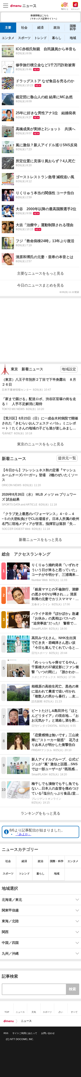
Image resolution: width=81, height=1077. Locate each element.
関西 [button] (5, 932)
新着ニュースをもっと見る (40, 540)
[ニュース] (23, 5)
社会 (24, 27)
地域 (73, 38)
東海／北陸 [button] (10, 921)
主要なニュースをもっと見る (40, 273)
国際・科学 (56, 861)
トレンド (40, 38)
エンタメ (8, 38)
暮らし (56, 38)
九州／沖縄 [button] (10, 953)
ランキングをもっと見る (40, 813)
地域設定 (69, 369)
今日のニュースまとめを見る (40, 285)
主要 (8, 27)
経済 (40, 27)
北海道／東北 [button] (12, 900)
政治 (57, 27)
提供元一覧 (67, 458)
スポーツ (24, 38)
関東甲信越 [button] (10, 910)
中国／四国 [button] (10, 943)
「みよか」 (23, 834)
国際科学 (73, 27)
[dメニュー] (8, 1021)
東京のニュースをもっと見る (40, 444)
